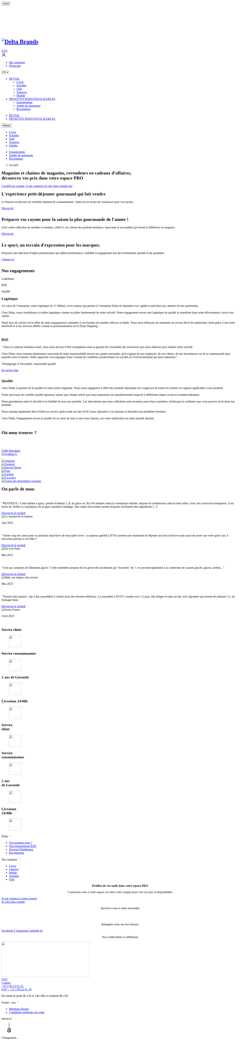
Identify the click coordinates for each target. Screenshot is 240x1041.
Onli (11, 138)
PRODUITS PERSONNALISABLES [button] (32, 99)
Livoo (12, 132)
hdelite (13, 872)
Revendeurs (16, 158)
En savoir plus (10, 370)
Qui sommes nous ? (20, 842)
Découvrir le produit (14, 513)
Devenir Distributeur (21, 849)
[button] (4, 56)
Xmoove (14, 142)
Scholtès (14, 135)
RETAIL (14, 115)
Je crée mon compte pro (58, 186)
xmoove (14, 869)
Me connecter (17, 62)
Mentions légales (19, 1008)
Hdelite (13, 145)
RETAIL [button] (14, 78)
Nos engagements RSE (22, 846)
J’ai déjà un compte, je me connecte (23, 186)
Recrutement (16, 852)
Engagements (17, 152)
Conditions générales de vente (26, 1012)
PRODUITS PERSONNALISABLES (32, 118)
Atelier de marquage (21, 155)
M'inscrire (15, 65)
